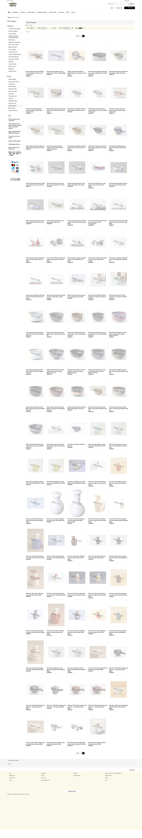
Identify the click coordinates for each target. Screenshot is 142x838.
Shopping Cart (12, 777)
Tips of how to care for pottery (14, 137)
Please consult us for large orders (14, 148)
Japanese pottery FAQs (14, 141)
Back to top (132, 769)
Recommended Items (45, 780)
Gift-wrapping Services (14, 144)
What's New (75, 773)
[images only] (81, 28)
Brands (42, 775)
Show (28, 28)
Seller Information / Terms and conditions (113, 773)
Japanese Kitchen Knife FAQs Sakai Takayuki (14, 132)
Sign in (112, 7)
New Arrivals (43, 777)
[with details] (84, 28)
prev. (77, 36)
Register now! (120, 7)
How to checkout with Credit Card (14, 120)
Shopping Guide (108, 775)
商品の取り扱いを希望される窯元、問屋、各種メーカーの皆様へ (15, 154)
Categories (43, 773)
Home (10, 773)
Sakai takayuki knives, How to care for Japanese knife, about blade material (15, 126)
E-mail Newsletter (76, 775)
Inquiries (106, 777)
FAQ (10, 115)
